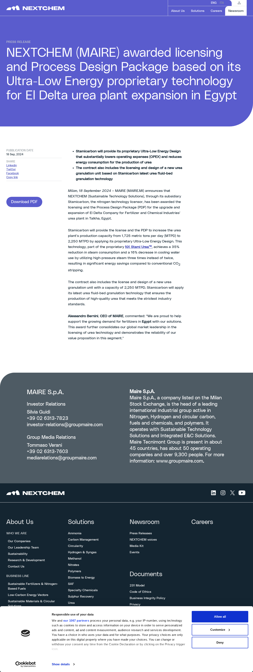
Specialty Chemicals (83, 590)
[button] (24, 202)
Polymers (74, 571)
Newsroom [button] (237, 10)
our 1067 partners (76, 620)
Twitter (11, 169)
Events (134, 552)
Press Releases (141, 533)
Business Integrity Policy (147, 598)
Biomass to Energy (81, 577)
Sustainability (17, 553)
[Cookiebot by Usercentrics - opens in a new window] (25, 664)
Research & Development (26, 560)
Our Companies (19, 541)
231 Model (137, 585)
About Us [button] (178, 10)
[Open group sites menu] (239, 3)
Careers (202, 522)
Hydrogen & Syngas (82, 552)
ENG (214, 3)
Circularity (75, 546)
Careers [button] (216, 10)
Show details (61, 664)
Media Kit (136, 546)
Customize (217, 629)
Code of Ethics (140, 591)
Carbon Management (83, 539)
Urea (71, 602)
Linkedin (11, 165)
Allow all (220, 616)
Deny (220, 642)
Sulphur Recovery (81, 596)
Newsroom (145, 522)
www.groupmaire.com (179, 461)
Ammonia (74, 533)
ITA (222, 3)
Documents (146, 574)
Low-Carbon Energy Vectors (28, 595)
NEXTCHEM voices (143, 539)
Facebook (12, 173)
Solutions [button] (197, 10)
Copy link (12, 177)
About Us (19, 522)
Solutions (81, 522)
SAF (71, 583)
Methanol (74, 558)
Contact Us (16, 566)
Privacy (135, 604)
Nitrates (73, 564)
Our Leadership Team (23, 547)
